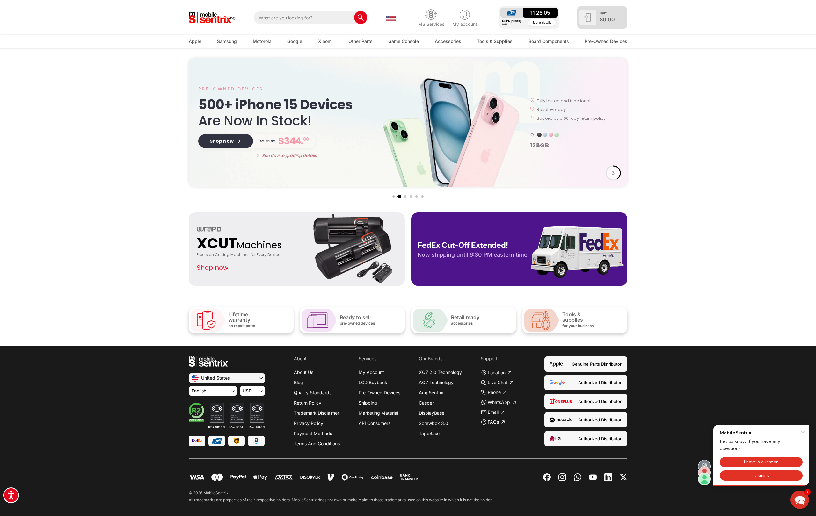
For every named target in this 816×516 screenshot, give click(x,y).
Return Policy (307, 402)
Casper (426, 402)
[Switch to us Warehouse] (390, 17)
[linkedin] (608, 477)
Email (493, 412)
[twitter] (623, 476)
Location (497, 372)
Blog (298, 382)
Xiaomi (325, 41)
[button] (394, 196)
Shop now (212, 267)
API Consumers (374, 423)
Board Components (548, 41)
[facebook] (547, 477)
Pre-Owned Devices (606, 41)
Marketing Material (378, 413)
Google (294, 41)
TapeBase (429, 433)
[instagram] (562, 477)
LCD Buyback (373, 382)
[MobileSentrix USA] (212, 17)
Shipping (368, 402)
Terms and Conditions (317, 443)
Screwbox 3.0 (433, 423)
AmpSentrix (431, 392)
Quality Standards (313, 392)
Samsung (227, 41)
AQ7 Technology (436, 382)
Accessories (448, 41)
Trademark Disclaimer (316, 413)
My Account (371, 372)
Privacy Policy (308, 423)
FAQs (493, 422)
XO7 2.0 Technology (440, 372)
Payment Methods (313, 433)
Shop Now (222, 141)
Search (360, 17)
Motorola (262, 41)
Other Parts (360, 41)
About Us (303, 372)
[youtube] (593, 477)
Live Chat (497, 382)
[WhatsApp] (577, 477)
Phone (494, 392)
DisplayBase (431, 413)
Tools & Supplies (495, 41)
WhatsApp (499, 402)
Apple (195, 41)
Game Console (403, 41)
